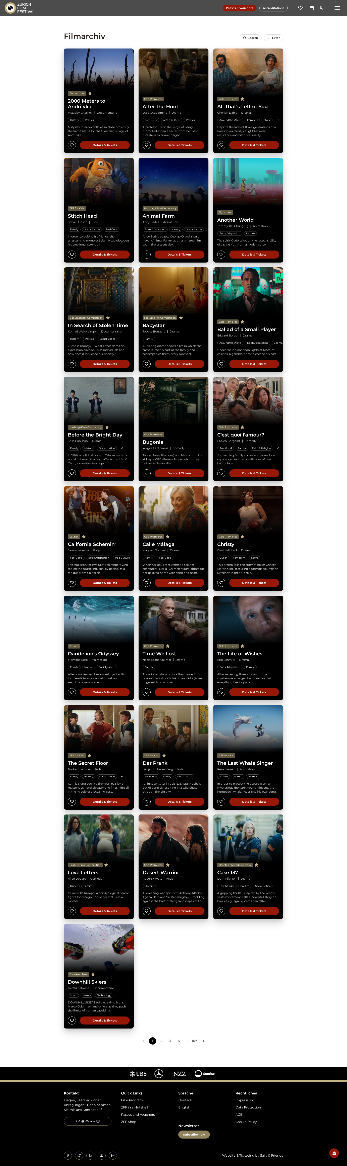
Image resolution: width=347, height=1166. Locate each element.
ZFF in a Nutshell (134, 1107)
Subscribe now (194, 1134)
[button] (337, 8)
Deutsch (185, 1100)
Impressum (245, 1100)
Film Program (132, 1100)
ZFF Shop (128, 1122)
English (184, 1107)
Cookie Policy (246, 1122)
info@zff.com (85, 1121)
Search (253, 38)
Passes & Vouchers (239, 8)
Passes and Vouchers (138, 1114)
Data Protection (248, 1107)
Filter (276, 38)
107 (194, 1041)
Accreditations (273, 8)
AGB (239, 1114)
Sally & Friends (271, 1155)
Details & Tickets (105, 145)
